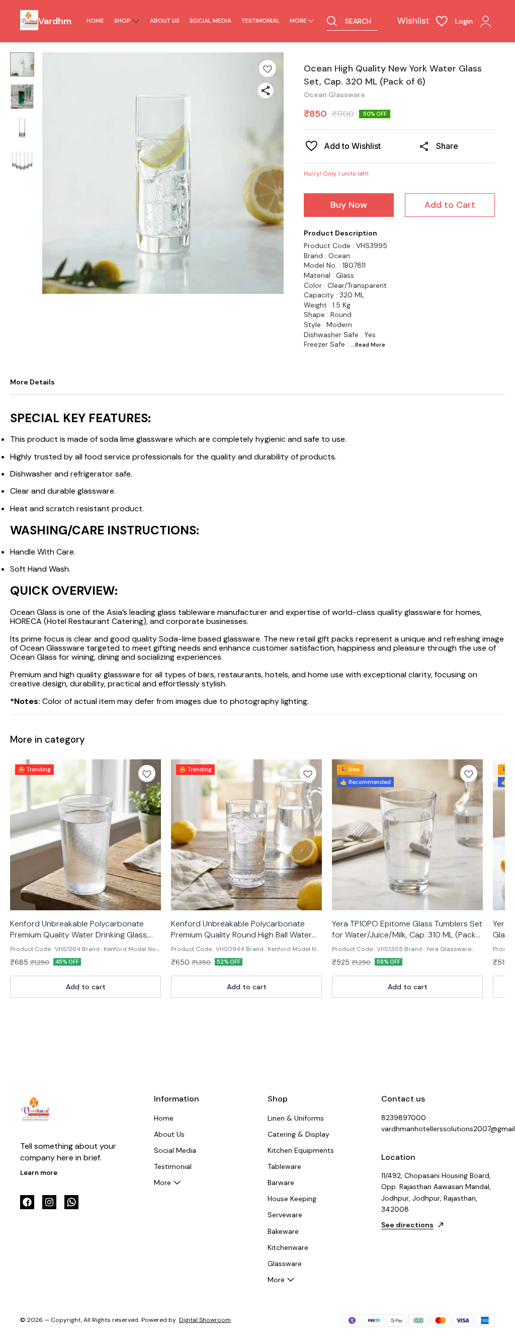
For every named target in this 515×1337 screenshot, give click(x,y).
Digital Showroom (205, 1320)
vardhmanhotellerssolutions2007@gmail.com (436, 1128)
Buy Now (348, 205)
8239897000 (403, 1117)
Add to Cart (449, 205)
